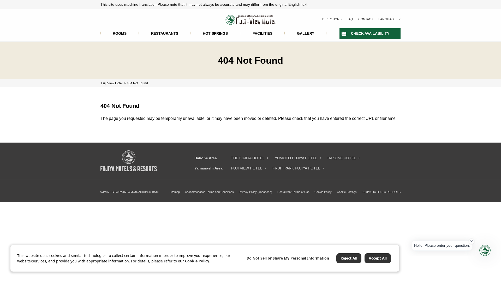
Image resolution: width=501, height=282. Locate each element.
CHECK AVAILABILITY (370, 33)
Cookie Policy (323, 191)
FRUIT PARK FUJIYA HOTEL (296, 168)
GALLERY (305, 33)
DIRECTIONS (332, 19)
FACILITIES (262, 33)
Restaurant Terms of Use (293, 191)
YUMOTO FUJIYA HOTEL (296, 158)
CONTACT (365, 19)
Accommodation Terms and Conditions (209, 191)
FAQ (350, 19)
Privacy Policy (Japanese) (255, 191)
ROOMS (120, 33)
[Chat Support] (485, 250)
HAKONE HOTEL (341, 158)
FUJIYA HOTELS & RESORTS (381, 191)
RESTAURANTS (164, 33)
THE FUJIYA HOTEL (248, 158)
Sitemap (175, 191)
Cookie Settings (347, 191)
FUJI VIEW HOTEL (246, 168)
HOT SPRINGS (215, 33)
